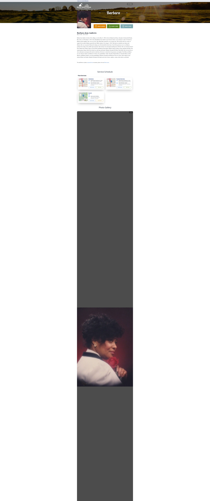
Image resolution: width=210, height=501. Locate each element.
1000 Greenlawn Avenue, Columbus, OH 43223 (95, 98)
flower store (106, 62)
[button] (83, 81)
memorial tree (90, 62)
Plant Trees (99, 87)
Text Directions (92, 87)
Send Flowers (100, 100)
